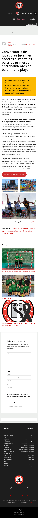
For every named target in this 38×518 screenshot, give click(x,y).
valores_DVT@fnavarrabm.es (26, 449)
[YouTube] (31, 13)
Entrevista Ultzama (7, 298)
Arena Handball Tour (29, 222)
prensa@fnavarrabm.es (27, 444)
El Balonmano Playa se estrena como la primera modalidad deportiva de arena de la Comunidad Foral (19, 231)
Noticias (10, 45)
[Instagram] (28, 13)
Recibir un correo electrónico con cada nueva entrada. (18, 402)
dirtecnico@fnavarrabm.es (27, 440)
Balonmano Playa (30, 44)
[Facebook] (25, 13)
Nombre (9, 371)
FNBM (9, 43)
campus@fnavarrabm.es (27, 447)
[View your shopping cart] (18, 13)
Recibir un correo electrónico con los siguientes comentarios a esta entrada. (18, 395)
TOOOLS (29, 502)
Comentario (11, 351)
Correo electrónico (13, 378)
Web (8, 385)
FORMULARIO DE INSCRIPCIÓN (14, 174)
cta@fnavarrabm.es (29, 445)
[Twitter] (23, 13)
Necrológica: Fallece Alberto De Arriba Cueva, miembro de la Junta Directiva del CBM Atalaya (18, 324)
